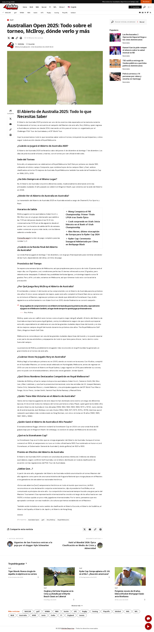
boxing (56, 12)
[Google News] (142, 12)
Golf (11, 20)
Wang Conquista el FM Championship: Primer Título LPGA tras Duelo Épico (80, 214)
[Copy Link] (16, 38)
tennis (81, 615)
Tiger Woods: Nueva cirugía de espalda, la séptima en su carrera (22, 572)
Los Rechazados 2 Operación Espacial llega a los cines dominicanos (134, 37)
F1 (61, 615)
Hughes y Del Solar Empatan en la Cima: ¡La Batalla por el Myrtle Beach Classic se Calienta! (58, 594)
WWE (34, 615)
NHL (127, 611)
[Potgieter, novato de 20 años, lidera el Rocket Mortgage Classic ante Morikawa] (130, 576)
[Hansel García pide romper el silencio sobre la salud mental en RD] (115, 50)
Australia (23, 615)
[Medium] (145, 12)
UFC (42, 12)
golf (15, 12)
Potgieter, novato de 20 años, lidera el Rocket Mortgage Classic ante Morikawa (129, 594)
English (73, 7)
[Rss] (150, 12)
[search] (144, 7)
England (70, 615)
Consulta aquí (23, 238)
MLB (12, 615)
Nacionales (126, 43)
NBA (28, 12)
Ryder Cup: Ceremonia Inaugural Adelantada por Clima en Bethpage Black (82, 241)
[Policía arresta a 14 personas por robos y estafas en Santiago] (115, 76)
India (53, 615)
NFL (136, 611)
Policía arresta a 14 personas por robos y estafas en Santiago (132, 76)
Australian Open (33, 520)
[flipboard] (148, 12)
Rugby (49, 12)
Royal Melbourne (63, 520)
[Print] (20, 38)
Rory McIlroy (51, 520)
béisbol (73, 12)
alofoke (21, 44)
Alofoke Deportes (67, 628)
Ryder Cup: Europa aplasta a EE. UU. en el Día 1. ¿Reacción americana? (94, 572)
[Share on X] (8, 38)
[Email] (12, 38)
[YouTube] (139, 12)
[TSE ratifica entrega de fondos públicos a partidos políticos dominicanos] (115, 63)
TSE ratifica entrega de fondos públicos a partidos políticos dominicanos (135, 63)
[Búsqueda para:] (126, 22)
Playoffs (64, 12)
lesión (35, 12)
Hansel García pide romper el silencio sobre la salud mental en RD (135, 50)
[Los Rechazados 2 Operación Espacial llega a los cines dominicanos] (115, 37)
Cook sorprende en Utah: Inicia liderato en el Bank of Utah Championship (83, 224)
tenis (43, 615)
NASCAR (8, 12)
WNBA (22, 12)
